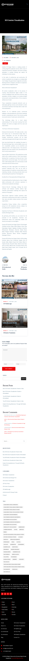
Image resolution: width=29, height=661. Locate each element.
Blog (2, 637)
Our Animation (4, 634)
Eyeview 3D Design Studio (10, 537)
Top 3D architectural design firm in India (14, 566)
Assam (15, 529)
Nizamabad (13, 556)
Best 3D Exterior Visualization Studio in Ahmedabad (14, 454)
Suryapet (21, 559)
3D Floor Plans (6, 483)
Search (4, 375)
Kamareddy (21, 544)
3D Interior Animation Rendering (12, 522)
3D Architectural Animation (11, 504)
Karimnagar (7, 546)
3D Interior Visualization (9, 333)
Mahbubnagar (16, 551)
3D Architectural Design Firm (9, 477)
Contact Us (16, 637)
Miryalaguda (15, 554)
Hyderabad (6, 541)
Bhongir (21, 529)
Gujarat (21, 537)
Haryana (6, 539)
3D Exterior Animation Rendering (12, 517)
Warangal (14, 569)
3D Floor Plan (17, 631)
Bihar (5, 532)
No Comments (7, 60)
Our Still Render (4, 631)
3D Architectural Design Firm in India (13, 507)
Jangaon (6, 544)
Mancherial (7, 554)
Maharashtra (7, 551)
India (13, 541)
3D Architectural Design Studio (11, 509)
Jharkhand (13, 544)
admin (5, 419)
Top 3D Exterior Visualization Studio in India (13, 401)
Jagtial (18, 541)
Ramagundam (7, 559)
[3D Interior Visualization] (14, 318)
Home (2, 623)
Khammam (6, 549)
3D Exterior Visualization (8, 480)
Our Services (4, 628)
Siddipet (15, 559)
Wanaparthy (7, 569)
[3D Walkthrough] (14, 289)
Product (5, 301)
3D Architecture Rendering (10, 514)
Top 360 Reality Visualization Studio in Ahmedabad (14, 457)
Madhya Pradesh (15, 549)
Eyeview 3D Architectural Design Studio (14, 534)
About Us (3, 625)
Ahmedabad (21, 527)
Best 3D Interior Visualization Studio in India (13, 388)
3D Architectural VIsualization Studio (13, 512)
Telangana (6, 561)
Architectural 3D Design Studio (10, 492)
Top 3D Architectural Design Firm (12, 564)
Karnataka (15, 546)
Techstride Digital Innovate (17, 658)
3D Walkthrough (7, 303)
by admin (6, 57)
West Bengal (7, 571)
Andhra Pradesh (8, 529)
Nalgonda (6, 556)
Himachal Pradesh (14, 539)
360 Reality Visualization (8, 474)
